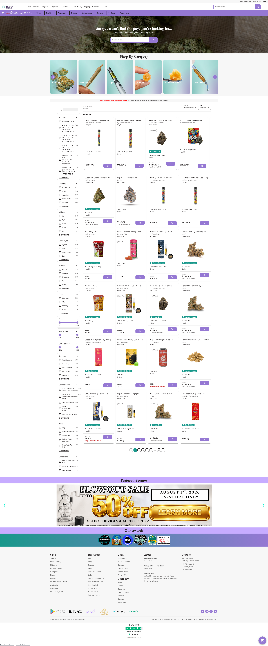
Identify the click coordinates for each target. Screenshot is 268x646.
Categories (44, 7)
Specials (55, 7)
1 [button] (135, 450)
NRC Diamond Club (95, 582)
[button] (17, 13)
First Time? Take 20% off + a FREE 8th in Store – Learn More (194, 2)
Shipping (87, 7)
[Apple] (202, 611)
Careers (91, 565)
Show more (64, 178)
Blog (90, 562)
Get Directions (187, 570)
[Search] (257, 6)
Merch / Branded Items (58, 582)
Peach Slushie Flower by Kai (161, 394)
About (120, 582)
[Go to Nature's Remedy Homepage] (7, 6)
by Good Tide (122, 234)
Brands (53, 578)
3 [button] (143, 450)
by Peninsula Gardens (93, 123)
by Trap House (90, 180)
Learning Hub (93, 585)
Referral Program (94, 595)
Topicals (100, 13)
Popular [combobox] (203, 108)
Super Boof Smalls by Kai (127, 178)
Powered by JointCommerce (7, 644)
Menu (186, 105)
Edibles (74, 13)
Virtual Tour (122, 602)
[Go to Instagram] (211, 611)
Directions (121, 589)
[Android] (207, 611)
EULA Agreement (124, 562)
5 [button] (151, 450)
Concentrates (87, 13)
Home (29, 7)
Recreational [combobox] (189, 108)
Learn (106, 7)
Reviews (121, 596)
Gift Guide (54, 588)
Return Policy (123, 572)
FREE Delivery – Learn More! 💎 (232, 2)
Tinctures (111, 13)
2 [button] (139, 450)
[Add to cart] (107, 166)
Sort (201, 105)
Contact (120, 586)
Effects (52, 575)
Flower (38, 13)
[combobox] (154, 164)
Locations (65, 7)
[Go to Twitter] (215, 611)
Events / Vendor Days (96, 578)
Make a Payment (56, 592)
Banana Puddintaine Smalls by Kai (195, 340)
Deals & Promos (56, 568)
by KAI (119, 180)
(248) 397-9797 (187, 558)
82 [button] (159, 450)
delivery (163, 576)
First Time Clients (94, 572)
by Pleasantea (154, 342)
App (89, 558)
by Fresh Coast (90, 234)
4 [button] (147, 450)
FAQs (90, 568)
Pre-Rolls (49, 13)
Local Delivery (77, 7)
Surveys (121, 565)
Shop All (36, 7)
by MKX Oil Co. (122, 342)
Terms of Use (122, 575)
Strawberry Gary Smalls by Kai (194, 232)
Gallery (90, 575)
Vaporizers (62, 13)
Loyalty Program (94, 588)
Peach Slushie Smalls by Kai (193, 286)
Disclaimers (122, 558)
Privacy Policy (123, 568)
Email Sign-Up (123, 592)
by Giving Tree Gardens (93, 342)
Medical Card (93, 592)
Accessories (124, 13)
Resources (95, 7)
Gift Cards (54, 585)
